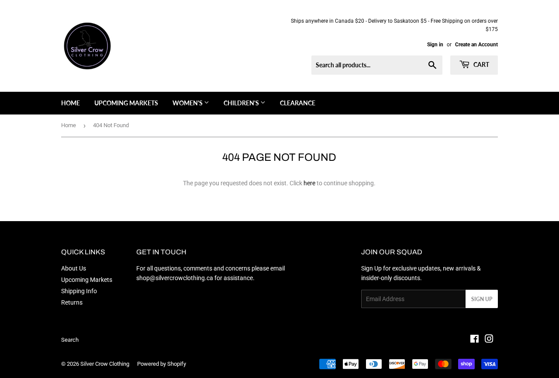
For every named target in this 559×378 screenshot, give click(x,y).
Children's (242, 103)
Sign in (435, 45)
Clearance (297, 103)
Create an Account (476, 45)
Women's (188, 103)
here (309, 183)
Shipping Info (79, 291)
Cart (480, 64)
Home (70, 103)
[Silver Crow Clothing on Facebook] (474, 339)
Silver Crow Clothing (104, 364)
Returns (72, 302)
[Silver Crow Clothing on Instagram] (489, 339)
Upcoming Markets (126, 103)
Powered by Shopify (161, 364)
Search (70, 339)
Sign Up (481, 299)
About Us (73, 268)
